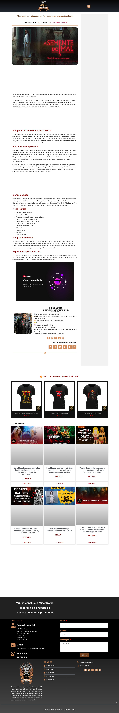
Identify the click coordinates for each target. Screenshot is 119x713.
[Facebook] (48, 338)
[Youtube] (55, 338)
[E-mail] (13, 645)
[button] (88, 6)
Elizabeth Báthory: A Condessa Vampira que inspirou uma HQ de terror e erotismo (26, 531)
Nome (63, 621)
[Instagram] (59, 338)
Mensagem (65, 640)
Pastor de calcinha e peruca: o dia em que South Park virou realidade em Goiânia (92, 470)
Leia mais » (27, 478)
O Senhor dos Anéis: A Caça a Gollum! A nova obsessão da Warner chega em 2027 (92, 530)
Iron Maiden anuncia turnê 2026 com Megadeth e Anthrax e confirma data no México (59, 470)
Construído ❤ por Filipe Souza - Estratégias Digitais (60, 709)
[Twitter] (52, 338)
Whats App (22, 653)
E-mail (20, 644)
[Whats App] (13, 653)
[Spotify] (63, 338)
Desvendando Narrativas (59, 22)
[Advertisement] (44, 79)
